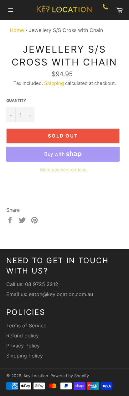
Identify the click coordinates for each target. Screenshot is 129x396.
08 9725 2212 (41, 284)
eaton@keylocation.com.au (61, 294)
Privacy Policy (23, 345)
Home (15, 30)
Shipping (54, 83)
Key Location (36, 375)
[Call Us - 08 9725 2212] (105, 10)
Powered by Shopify (69, 375)
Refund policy (22, 335)
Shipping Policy (24, 355)
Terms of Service (26, 325)
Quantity (16, 100)
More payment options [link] (63, 169)
